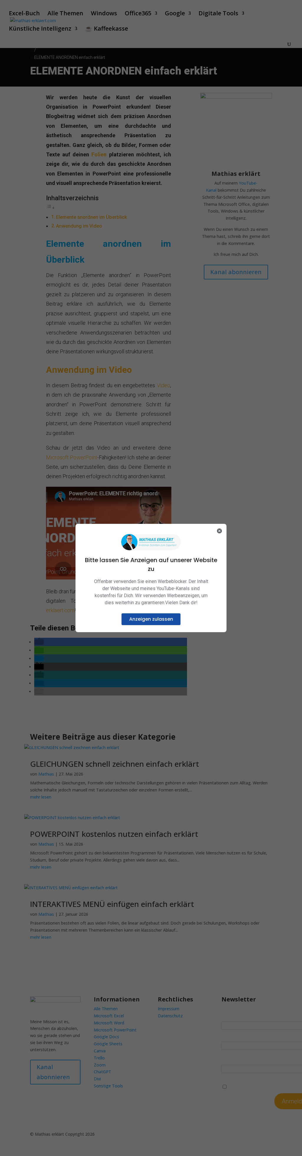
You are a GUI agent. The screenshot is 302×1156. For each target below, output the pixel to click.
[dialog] (151, 578)
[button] (151, 619)
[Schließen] (219, 531)
